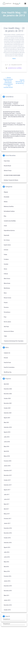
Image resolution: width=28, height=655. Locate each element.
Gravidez (6, 264)
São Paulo (6, 326)
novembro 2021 (8, 403)
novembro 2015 (8, 590)
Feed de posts (7, 362)
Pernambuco (7, 312)
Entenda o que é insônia (9, 123)
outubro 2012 (7, 609)
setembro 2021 (8, 413)
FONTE (14, 58)
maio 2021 (6, 422)
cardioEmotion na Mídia (15, 68)
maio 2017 (6, 504)
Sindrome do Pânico (9, 331)
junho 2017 (7, 499)
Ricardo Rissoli (7, 165)
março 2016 (7, 571)
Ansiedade (6, 196)
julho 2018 (6, 437)
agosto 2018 (7, 432)
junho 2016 (7, 557)
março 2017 (7, 513)
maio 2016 (6, 561)
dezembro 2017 (8, 470)
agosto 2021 (7, 417)
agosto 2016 (7, 547)
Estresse (6, 249)
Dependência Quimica (9, 230)
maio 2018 (6, 446)
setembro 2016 (8, 542)
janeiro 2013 (7, 600)
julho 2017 (6, 494)
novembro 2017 (8, 475)
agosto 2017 (7, 489)
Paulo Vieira (7, 161)
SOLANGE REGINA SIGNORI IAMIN (12, 175)
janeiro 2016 (7, 581)
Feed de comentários (9, 367)
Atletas (5, 201)
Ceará (5, 225)
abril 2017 (6, 509)
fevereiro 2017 (7, 518)
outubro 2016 (7, 537)
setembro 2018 (8, 427)
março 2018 (7, 456)
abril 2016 (6, 566)
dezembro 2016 (8, 528)
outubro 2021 (7, 408)
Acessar (6, 357)
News (5, 293)
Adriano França (7, 170)
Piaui (5, 317)
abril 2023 (6, 384)
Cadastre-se (7, 353)
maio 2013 (6, 595)
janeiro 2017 (7, 523)
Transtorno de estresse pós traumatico (13, 341)
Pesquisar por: (6, 619)
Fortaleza (6, 259)
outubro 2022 (7, 398)
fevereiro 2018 (7, 461)
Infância (6, 273)
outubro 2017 (7, 480)
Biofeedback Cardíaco (9, 211)
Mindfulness (7, 288)
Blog (5, 216)
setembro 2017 (8, 485)
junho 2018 (7, 441)
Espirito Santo (7, 245)
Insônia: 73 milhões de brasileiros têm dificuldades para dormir (14, 124)
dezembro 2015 (8, 585)
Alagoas (6, 192)
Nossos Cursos (7, 297)
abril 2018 (6, 451)
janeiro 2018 (7, 465)
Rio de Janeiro (7, 321)
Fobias (5, 254)
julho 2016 (6, 552)
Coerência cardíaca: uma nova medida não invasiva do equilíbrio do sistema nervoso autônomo (14, 136)
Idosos (5, 269)
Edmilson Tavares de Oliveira (11, 180)
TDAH (5, 336)
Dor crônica (7, 240)
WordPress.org (7, 372)
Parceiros (6, 307)
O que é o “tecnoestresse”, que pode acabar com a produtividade (13, 105)
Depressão (6, 235)
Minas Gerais (7, 283)
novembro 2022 (8, 393)
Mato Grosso (7, 278)
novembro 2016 (8, 533)
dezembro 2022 (8, 388)
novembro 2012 (8, 605)
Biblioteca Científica (9, 206)
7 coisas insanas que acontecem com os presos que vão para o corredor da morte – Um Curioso (14, 133)
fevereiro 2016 (7, 576)
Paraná (5, 302)
